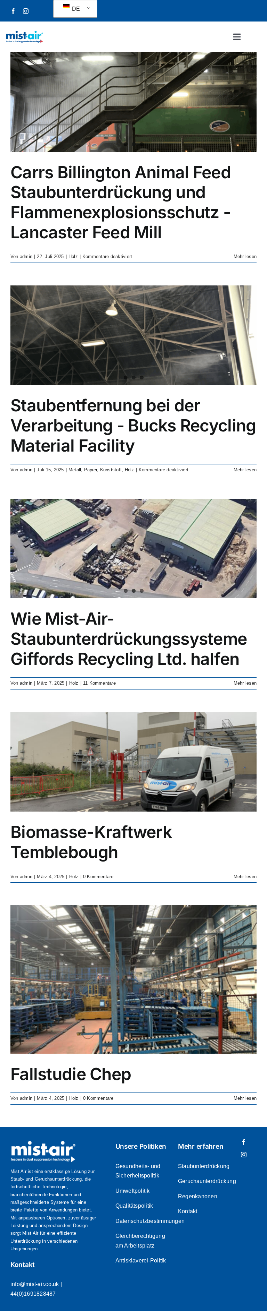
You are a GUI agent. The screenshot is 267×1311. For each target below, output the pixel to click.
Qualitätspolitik (134, 1206)
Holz (73, 256)
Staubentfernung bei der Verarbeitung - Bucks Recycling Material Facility (133, 425)
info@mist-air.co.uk (34, 1284)
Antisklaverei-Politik (140, 1260)
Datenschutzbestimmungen (150, 1221)
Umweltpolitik (132, 1191)
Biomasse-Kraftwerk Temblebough (91, 842)
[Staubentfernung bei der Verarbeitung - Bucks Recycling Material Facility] (133, 335)
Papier (90, 469)
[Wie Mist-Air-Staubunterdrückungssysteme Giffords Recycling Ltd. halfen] (133, 549)
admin (26, 256)
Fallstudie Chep (70, 1074)
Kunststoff (111, 469)
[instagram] (26, 11)
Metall (74, 469)
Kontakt (187, 1211)
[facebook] (13, 11)
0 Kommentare (98, 876)
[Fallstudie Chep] (133, 979)
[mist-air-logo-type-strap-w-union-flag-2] (24, 32)
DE (75, 9)
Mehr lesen (245, 256)
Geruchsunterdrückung (207, 1181)
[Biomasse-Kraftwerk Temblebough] (133, 762)
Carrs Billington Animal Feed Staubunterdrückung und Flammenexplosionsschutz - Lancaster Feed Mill (120, 202)
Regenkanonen (197, 1196)
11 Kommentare (99, 683)
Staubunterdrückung (203, 1166)
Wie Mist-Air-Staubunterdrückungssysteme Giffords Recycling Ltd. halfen (128, 638)
